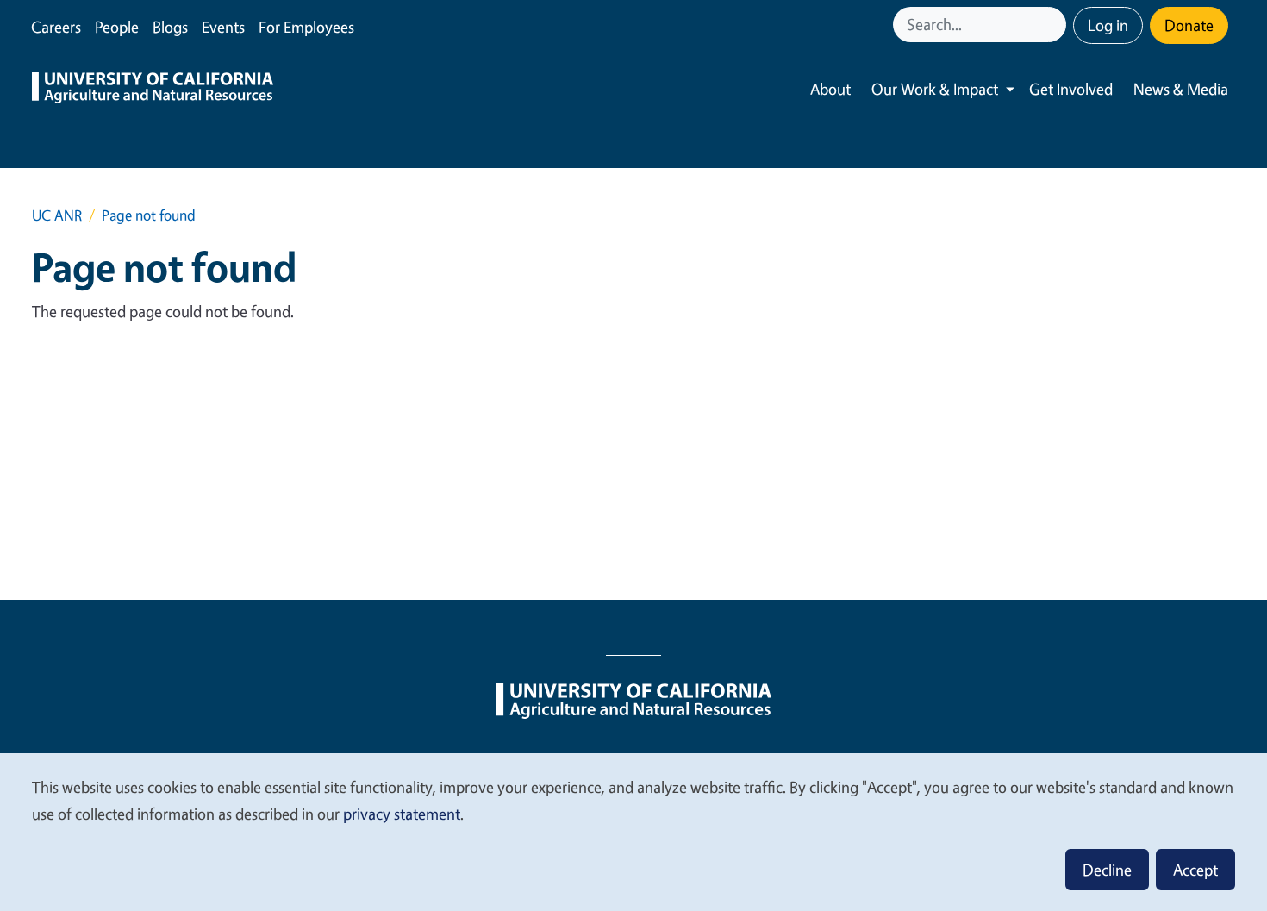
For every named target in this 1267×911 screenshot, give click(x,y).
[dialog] (633, 831)
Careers (56, 26)
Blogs (170, 26)
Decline (1107, 869)
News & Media (1180, 88)
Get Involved (1071, 88)
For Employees (306, 26)
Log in (1108, 25)
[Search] (1055, 24)
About (830, 88)
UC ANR (57, 215)
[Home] (152, 89)
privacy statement (401, 813)
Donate (1189, 25)
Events (223, 26)
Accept (1195, 869)
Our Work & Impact (934, 88)
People (117, 26)
